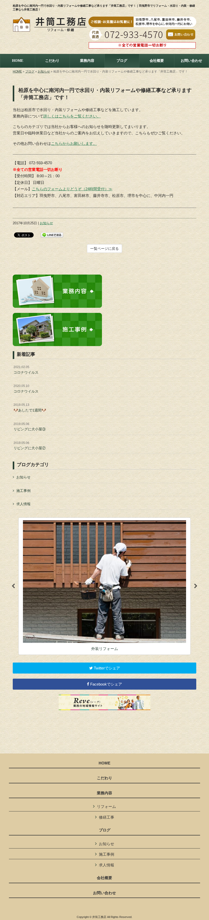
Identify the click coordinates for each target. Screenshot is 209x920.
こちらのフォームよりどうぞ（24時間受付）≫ (72, 189)
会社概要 (104, 878)
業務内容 (104, 793)
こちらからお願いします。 (74, 143)
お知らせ (44, 71)
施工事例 (23, 491)
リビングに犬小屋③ (30, 426)
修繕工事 (106, 817)
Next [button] (195, 586)
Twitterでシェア (106, 668)
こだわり (104, 778)
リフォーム (106, 806)
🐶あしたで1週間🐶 (30, 407)
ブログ (29, 71)
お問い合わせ (104, 893)
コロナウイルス (26, 369)
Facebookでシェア (105, 684)
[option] (104, 586)
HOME (17, 71)
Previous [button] (13, 586)
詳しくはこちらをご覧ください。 (72, 116)
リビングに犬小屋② (30, 445)
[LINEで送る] (52, 234)
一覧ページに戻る (104, 248)
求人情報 (23, 504)
